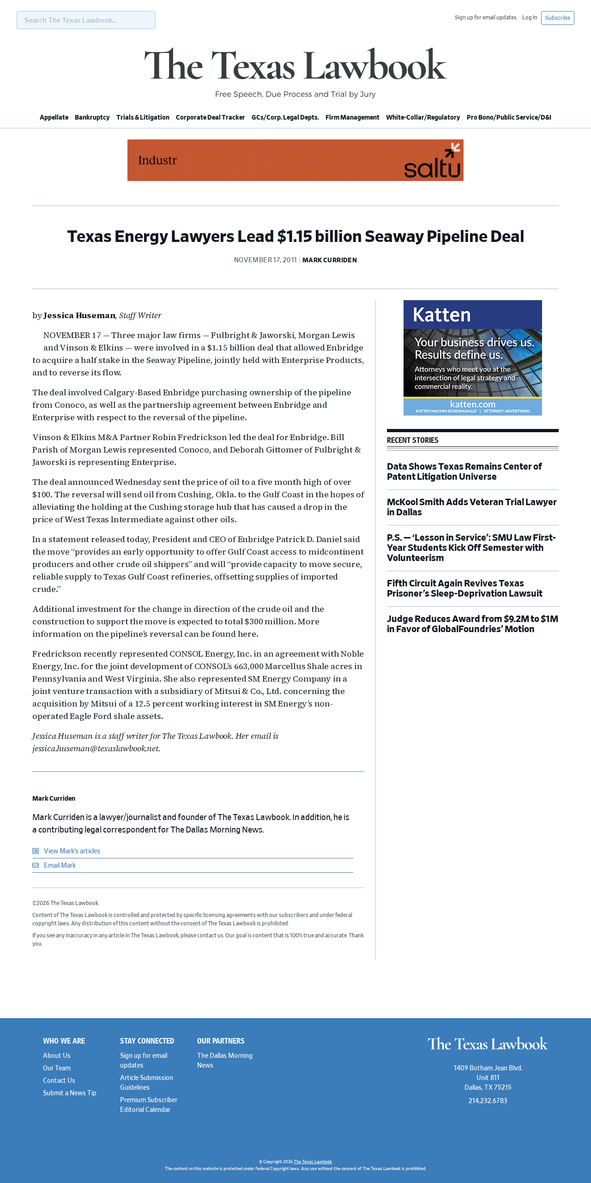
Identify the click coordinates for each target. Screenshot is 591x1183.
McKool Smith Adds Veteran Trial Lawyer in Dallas (472, 507)
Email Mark (59, 866)
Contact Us (59, 1081)
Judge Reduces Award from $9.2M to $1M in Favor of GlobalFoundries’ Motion (472, 624)
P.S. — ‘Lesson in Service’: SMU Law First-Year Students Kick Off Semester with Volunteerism (471, 548)
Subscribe (557, 18)
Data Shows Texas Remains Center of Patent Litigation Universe (464, 472)
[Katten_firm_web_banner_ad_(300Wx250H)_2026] (473, 414)
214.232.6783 (488, 1101)
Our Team (57, 1068)
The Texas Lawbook (295, 73)
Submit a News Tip (69, 1093)
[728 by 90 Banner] (295, 179)
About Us (57, 1056)
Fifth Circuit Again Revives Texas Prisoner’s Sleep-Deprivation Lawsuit (465, 588)
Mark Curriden (53, 799)
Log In (529, 17)
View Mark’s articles (71, 851)
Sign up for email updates (486, 17)
